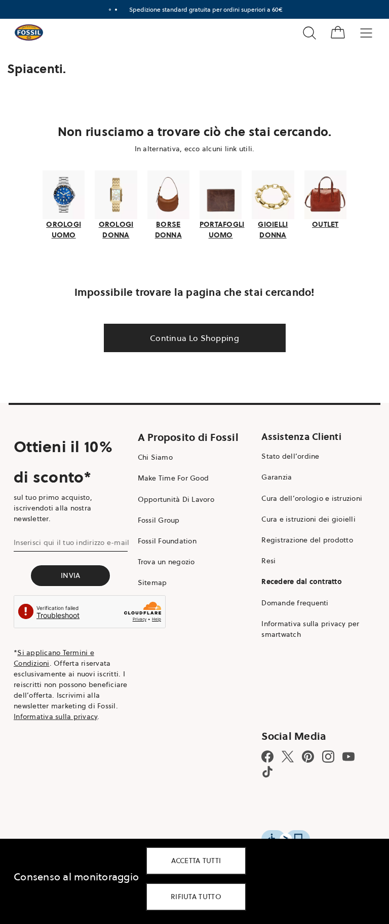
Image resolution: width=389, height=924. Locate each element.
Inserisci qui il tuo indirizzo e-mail (71, 541)
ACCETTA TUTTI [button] (196, 860)
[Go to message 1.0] (106, 10)
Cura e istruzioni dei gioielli (303, 517)
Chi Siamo (152, 456)
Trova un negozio (163, 561)
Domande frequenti (289, 601)
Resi (263, 560)
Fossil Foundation (164, 540)
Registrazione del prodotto (302, 539)
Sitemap (150, 581)
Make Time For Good (171, 477)
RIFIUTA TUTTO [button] (196, 897)
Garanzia (271, 476)
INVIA (69, 574)
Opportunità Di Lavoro (173, 498)
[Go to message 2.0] (112, 10)
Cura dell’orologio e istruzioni (306, 497)
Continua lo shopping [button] (191, 337)
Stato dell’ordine (285, 455)
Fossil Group (156, 519)
